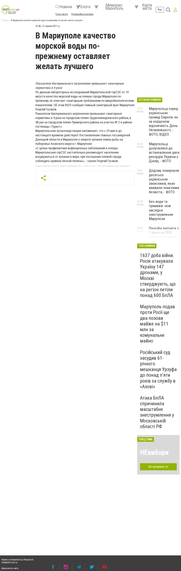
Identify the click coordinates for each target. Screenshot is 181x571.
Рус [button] (160, 9)
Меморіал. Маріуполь (114, 7)
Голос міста (62, 14)
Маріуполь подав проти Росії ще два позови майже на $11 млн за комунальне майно (157, 324)
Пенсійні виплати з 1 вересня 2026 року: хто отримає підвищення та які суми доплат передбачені (164, 239)
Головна (5, 20)
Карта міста (147, 7)
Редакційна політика (82, 14)
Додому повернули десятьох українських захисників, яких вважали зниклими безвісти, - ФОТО (164, 181)
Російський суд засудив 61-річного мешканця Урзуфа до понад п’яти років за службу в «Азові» (158, 369)
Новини (65, 7)
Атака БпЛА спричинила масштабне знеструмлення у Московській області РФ (157, 412)
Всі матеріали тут (158, 466)
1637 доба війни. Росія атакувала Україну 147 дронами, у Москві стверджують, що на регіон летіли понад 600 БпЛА (158, 275)
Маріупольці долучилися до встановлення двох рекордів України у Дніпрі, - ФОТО (164, 152)
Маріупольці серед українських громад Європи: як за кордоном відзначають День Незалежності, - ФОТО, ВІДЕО (163, 122)
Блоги (85, 7)
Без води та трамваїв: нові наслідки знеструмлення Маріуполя (161, 210)
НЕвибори (154, 452)
